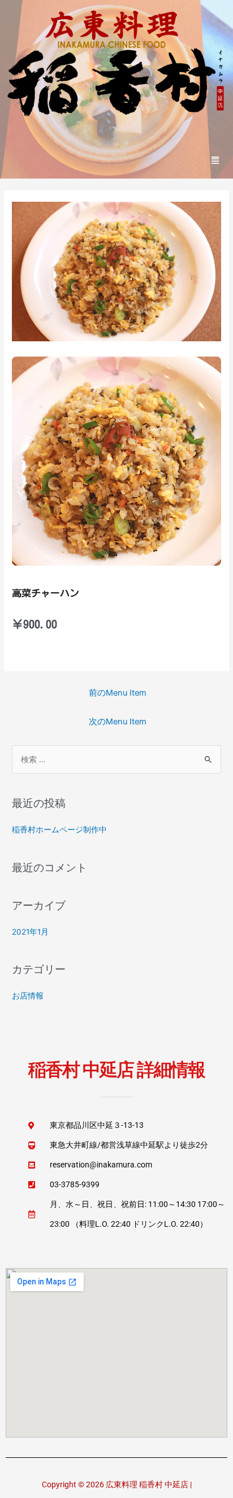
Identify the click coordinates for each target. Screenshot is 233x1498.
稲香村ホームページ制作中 (59, 829)
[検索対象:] (116, 759)
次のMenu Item (117, 722)
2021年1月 (30, 931)
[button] (215, 160)
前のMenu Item (117, 693)
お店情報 (28, 995)
